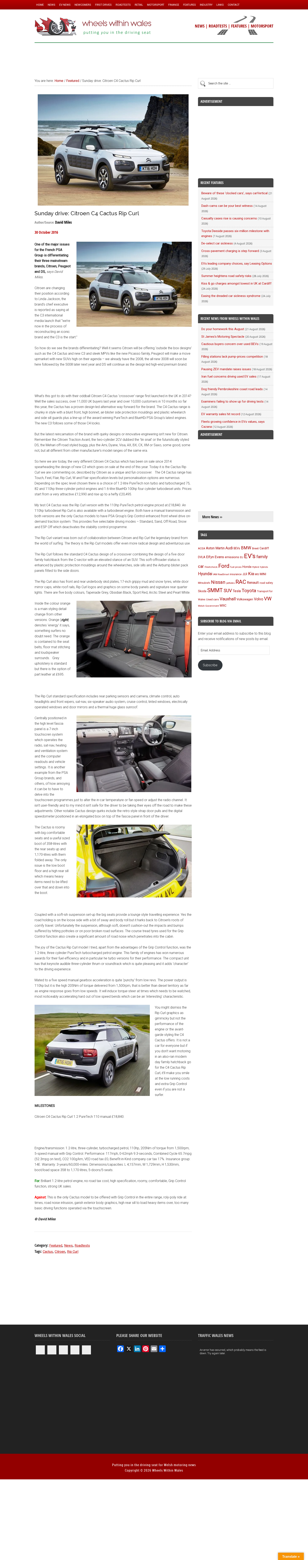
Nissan (218, 582)
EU (241, 557)
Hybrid (255, 566)
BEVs (237, 548)
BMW (246, 547)
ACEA (201, 548)
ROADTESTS (218, 26)
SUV (228, 590)
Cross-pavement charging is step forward (230, 251)
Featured (55, 1246)
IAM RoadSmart (221, 574)
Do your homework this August (222, 329)
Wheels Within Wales (93, 26)
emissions (232, 557)
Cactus (48, 1252)
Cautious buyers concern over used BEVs (230, 344)
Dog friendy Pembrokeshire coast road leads (232, 389)
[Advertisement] (154, 58)
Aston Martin (215, 548)
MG (257, 574)
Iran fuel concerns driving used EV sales (228, 376)
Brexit (255, 548)
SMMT (215, 590)
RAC (241, 582)
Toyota (249, 590)
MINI (263, 574)
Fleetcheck (211, 566)
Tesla (237, 591)
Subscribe (210, 665)
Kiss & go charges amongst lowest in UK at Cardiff (236, 283)
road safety (266, 582)
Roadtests (82, 1246)
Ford (223, 566)
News (68, 1246)
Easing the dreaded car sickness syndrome (230, 296)
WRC (223, 605)
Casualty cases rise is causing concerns (229, 218)
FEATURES (239, 26)
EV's (250, 556)
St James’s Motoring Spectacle (222, 337)
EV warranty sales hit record (220, 414)
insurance (236, 574)
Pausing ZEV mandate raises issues (226, 369)
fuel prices (236, 566)
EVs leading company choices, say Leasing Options (236, 263)
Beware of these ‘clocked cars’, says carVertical (234, 193)
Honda (246, 567)
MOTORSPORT (262, 26)
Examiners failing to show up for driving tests (232, 401)
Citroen (60, 1252)
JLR (244, 574)
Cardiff (264, 548)
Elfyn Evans (215, 557)
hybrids (264, 566)
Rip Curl (72, 1252)
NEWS (199, 26)
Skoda (202, 591)
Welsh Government (208, 605)
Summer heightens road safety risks (226, 276)
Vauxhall (228, 598)
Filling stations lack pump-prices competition (232, 356)
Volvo (258, 599)
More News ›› (212, 517)
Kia (251, 573)
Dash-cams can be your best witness (227, 206)
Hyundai (205, 573)
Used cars (212, 599)
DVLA (201, 557)
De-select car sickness (217, 243)
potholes (230, 583)
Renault (253, 582)
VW (268, 599)
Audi (229, 548)
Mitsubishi (204, 582)
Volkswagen (245, 599)
